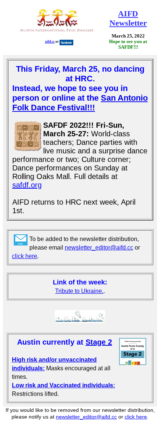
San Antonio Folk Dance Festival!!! (80, 102)
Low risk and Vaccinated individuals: (63, 385)
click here (24, 256)
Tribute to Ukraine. (79, 291)
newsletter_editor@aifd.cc (99, 247)
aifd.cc (50, 41)
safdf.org (27, 185)
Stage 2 (99, 342)
